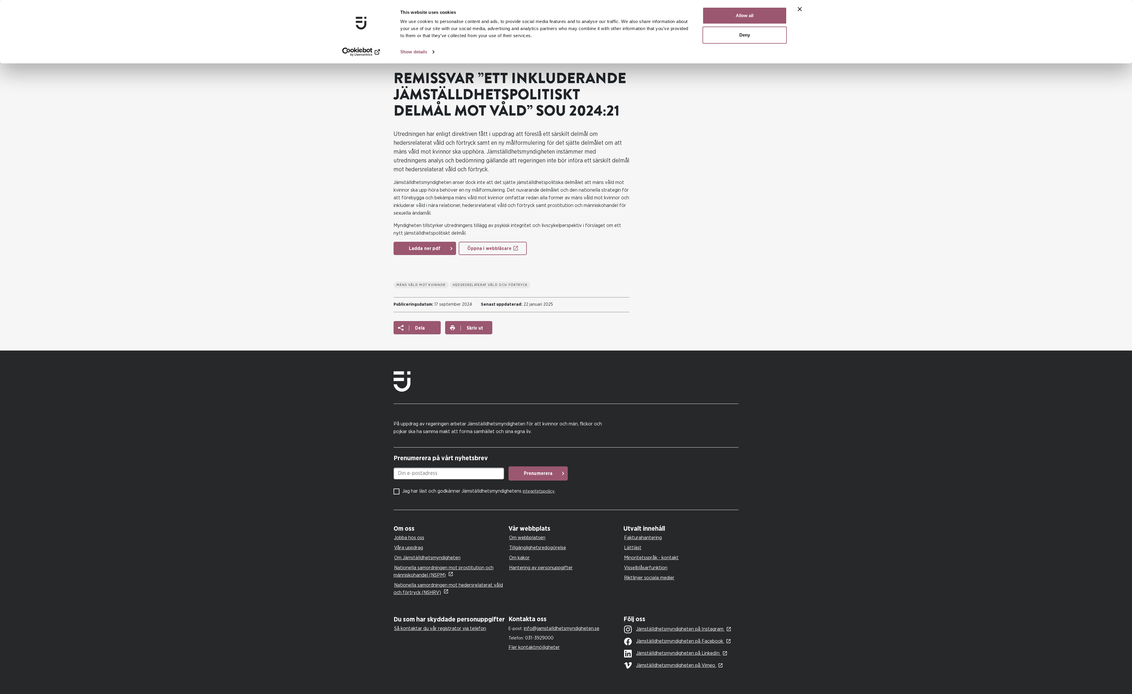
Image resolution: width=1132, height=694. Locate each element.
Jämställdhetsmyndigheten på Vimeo (676, 665)
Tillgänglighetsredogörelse (537, 547)
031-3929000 (539, 637)
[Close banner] (800, 9)
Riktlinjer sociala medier (649, 577)
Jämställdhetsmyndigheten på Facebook (680, 641)
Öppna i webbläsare (489, 248)
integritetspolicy (539, 491)
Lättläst (632, 547)
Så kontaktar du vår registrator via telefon (440, 628)
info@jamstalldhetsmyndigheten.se (561, 628)
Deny (744, 34)
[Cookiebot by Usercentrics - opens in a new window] (361, 51)
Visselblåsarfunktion (645, 567)
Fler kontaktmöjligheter (534, 647)
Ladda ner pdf (425, 248)
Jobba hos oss (409, 537)
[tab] (450, 529)
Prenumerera (538, 473)
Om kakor (519, 557)
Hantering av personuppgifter (541, 567)
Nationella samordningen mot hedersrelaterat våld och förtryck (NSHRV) (448, 589)
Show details (413, 51)
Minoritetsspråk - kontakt (651, 557)
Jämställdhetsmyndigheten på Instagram (680, 628)
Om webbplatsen (527, 537)
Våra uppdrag (408, 547)
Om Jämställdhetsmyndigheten (427, 557)
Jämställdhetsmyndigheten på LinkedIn (678, 653)
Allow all (744, 15)
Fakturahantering (643, 537)
